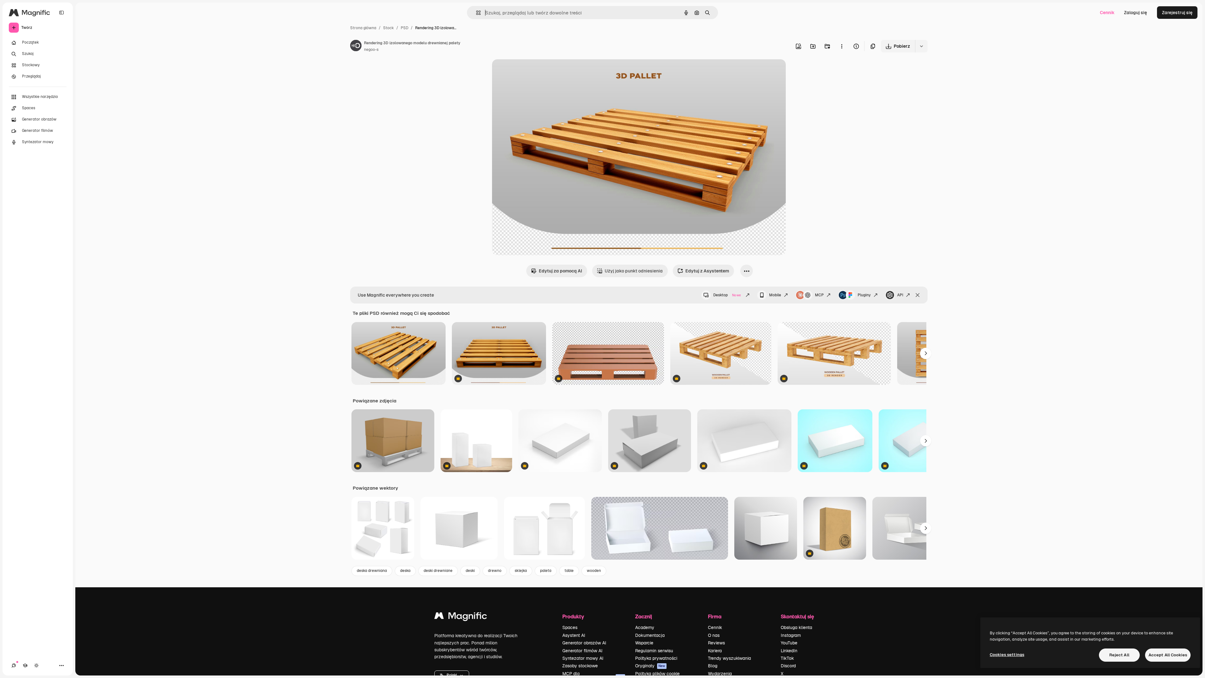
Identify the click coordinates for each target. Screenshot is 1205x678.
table (569, 570)
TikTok (787, 658)
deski (470, 570)
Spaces (569, 627)
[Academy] (25, 665)
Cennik (1107, 12)
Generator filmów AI (582, 651)
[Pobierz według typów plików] (921, 46)
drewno (494, 570)
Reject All (1119, 655)
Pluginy (864, 295)
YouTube (789, 643)
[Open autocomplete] (476, 12)
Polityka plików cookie (657, 673)
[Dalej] (925, 353)
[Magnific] (460, 617)
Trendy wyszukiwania (729, 658)
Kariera (715, 651)
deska (405, 570)
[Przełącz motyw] (36, 665)
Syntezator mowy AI (582, 658)
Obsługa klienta (796, 627)
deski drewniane (438, 570)
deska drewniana (372, 570)
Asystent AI (573, 635)
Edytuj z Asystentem (707, 271)
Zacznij (643, 616)
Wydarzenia (720, 673)
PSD (404, 27)
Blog (712, 666)
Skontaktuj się (797, 616)
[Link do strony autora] (356, 46)
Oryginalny (535, 71)
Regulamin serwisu (654, 651)
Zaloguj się (1135, 12)
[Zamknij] (917, 295)
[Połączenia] (14, 665)
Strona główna (363, 27)
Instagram (791, 635)
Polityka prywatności (656, 658)
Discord (788, 666)
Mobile (775, 295)
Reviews (716, 643)
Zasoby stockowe (580, 666)
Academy (644, 627)
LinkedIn (789, 651)
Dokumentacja (650, 635)
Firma (714, 616)
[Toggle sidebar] (61, 13)
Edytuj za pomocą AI (560, 271)
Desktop (727, 295)
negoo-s (371, 49)
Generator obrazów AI (584, 643)
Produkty (573, 616)
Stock (388, 27)
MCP (819, 295)
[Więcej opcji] (841, 46)
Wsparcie (644, 643)
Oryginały (650, 666)
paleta (545, 570)
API (900, 295)
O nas (714, 635)
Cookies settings (1007, 654)
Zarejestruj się (1177, 12)
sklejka (521, 570)
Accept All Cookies (1168, 655)
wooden (594, 570)
